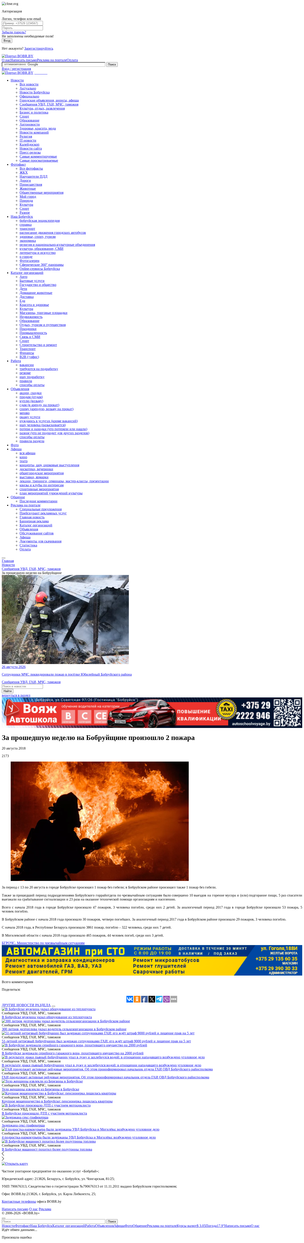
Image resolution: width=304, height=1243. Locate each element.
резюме (25, 373)
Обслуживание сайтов (37, 533)
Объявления (20, 389)
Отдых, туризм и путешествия (43, 325)
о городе (26, 257)
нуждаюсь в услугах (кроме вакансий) (49, 421)
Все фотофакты (31, 168)
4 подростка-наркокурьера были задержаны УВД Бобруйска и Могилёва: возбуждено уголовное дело (79, 1137)
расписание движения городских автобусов (53, 232)
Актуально (28, 88)
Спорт (24, 116)
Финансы (27, 353)
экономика (28, 240)
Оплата (72, 60)
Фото (15, 445)
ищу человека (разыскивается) (43, 425)
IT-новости (28, 140)
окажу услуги (30, 417)
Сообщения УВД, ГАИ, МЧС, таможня (49, 104)
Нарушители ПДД (33, 176)
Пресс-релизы (30, 152)
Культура (26, 204)
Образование (29, 120)
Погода (215, 1226)
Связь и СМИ (30, 337)
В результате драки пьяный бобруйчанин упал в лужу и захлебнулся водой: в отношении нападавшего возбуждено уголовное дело (101, 1065)
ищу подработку (32, 377)
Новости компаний (34, 132)
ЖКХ (24, 172)
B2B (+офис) (29, 357)
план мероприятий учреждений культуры (51, 493)
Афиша (16, 449)
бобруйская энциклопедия (40, 220)
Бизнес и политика (34, 112)
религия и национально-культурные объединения (57, 245)
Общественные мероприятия (41, 192)
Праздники (28, 329)
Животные (28, 188)
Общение (18, 497)
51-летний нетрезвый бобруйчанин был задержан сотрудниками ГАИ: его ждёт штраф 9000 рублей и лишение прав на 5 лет (96, 1041)
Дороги (25, 180)
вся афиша (27, 453)
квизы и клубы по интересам (42, 485)
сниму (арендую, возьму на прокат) (46, 409)
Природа (26, 200)
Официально (29, 96)
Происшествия (31, 184)
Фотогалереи (29, 261)
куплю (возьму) (31, 401)
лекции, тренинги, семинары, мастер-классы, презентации (64, 481)
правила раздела (32, 441)
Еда (22, 301)
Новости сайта (31, 148)
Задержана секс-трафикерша (23, 1125)
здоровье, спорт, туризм (38, 236)
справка (26, 224)
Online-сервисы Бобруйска (40, 269)
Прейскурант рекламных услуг (43, 513)
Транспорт (28, 349)
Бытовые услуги (32, 281)
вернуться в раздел (16, 695)
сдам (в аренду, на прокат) (39, 405)
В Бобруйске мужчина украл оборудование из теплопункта (47, 1017)
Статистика (28, 545)
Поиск (112, 64)
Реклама (45, 1209)
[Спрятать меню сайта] (3, 1218)
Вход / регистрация (16, 69)
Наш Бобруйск (22, 216)
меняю (25, 413)
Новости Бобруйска (35, 92)
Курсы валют (191, 1226)
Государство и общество (38, 285)
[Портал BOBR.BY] (17, 56)
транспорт (27, 228)
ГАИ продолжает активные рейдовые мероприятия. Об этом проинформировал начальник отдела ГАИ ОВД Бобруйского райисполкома (105, 1077)
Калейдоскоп (29, 144)
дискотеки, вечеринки (36, 469)
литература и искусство (38, 253)
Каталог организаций (27, 273)
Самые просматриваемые (39, 160)
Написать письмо (23, 60)
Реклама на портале (52, 60)
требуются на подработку (39, 369)
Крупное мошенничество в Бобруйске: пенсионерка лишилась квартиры (57, 1101)
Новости (17, 80)
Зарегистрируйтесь (38, 48)
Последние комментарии (38, 501)
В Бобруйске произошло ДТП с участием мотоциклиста (44, 1113)
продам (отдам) (31, 397)
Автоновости (30, 124)
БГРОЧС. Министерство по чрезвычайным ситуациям (43, 943)
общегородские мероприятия (42, 473)
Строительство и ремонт (38, 345)
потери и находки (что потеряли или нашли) (53, 429)
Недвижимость (31, 317)
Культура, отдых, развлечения (42, 108)
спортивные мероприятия (39, 489)
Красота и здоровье (34, 305)
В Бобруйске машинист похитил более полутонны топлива (47, 1149)
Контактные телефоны (19, 1201)
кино (23, 457)
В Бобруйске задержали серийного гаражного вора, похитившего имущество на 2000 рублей (73, 1053)
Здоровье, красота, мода (38, 128)
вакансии (27, 365)
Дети (23, 289)
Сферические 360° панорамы (42, 265)
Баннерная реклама (34, 521)
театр (24, 461)
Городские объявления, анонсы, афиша (49, 100)
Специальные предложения (41, 509)
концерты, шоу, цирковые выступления (49, 465)
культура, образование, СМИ (41, 249)
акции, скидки (31, 393)
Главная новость (32, 517)
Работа (16, 361)
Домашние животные (36, 293)
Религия (26, 136)
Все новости (29, 84)
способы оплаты (32, 385)
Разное (25, 212)
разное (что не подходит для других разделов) (54, 433)
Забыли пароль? (14, 32)
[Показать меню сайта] (3, 558)
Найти (8, 691)
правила (26, 381)
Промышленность (33, 333)
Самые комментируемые (38, 156)
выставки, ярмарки (34, 477)
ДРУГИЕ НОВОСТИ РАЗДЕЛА (26, 1005)
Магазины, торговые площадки (43, 313)
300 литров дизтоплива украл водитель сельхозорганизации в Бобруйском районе (64, 1029)
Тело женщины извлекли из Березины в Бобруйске (40, 1089)
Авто (23, 277)
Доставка (27, 297)
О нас (6, 60)
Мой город (28, 196)
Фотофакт (18, 164)
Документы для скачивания (40, 541)
